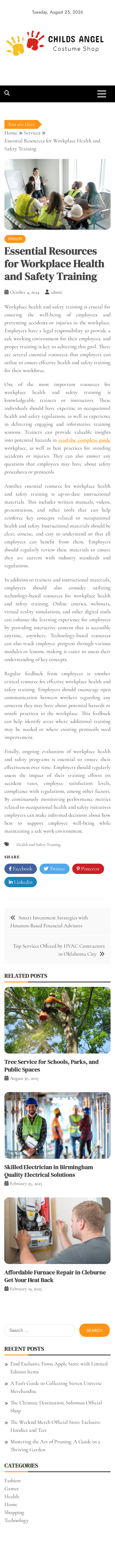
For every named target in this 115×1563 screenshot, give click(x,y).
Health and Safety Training (38, 844)
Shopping (14, 1512)
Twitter (56, 868)
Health (11, 1496)
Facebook (22, 868)
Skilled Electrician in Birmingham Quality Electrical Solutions (48, 1171)
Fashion (12, 1480)
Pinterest (90, 868)
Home (10, 1504)
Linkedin (22, 882)
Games (11, 1488)
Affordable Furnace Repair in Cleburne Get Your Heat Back (55, 1276)
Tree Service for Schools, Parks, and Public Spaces (51, 1066)
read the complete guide (84, 440)
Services (15, 238)
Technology (16, 1520)
